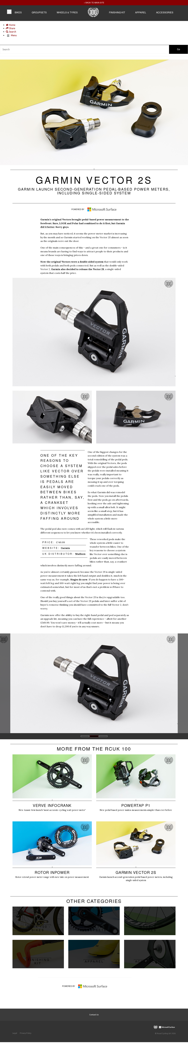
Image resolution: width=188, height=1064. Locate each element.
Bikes (18, 12)
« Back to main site (94, 2)
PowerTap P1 (136, 785)
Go (178, 49)
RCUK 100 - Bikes (38, 921)
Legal (14, 1033)
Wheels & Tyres (67, 12)
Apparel (140, 12)
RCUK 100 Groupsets (94, 921)
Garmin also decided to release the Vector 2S (77, 269)
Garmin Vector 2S (136, 854)
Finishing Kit (117, 12)
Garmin (65, 548)
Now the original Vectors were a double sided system (71, 261)
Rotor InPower (52, 852)
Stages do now (79, 579)
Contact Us (94, 1015)
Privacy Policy (25, 1033)
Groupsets (39, 12)
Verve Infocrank (52, 785)
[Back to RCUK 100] (93, 16)
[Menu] (9, 12)
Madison (80, 553)
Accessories (164, 12)
